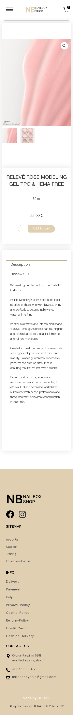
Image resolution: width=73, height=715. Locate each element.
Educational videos (18, 561)
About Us (12, 539)
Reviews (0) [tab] (20, 274)
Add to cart (42, 228)
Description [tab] (20, 264)
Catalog (11, 547)
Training (11, 554)
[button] (9, 10)
